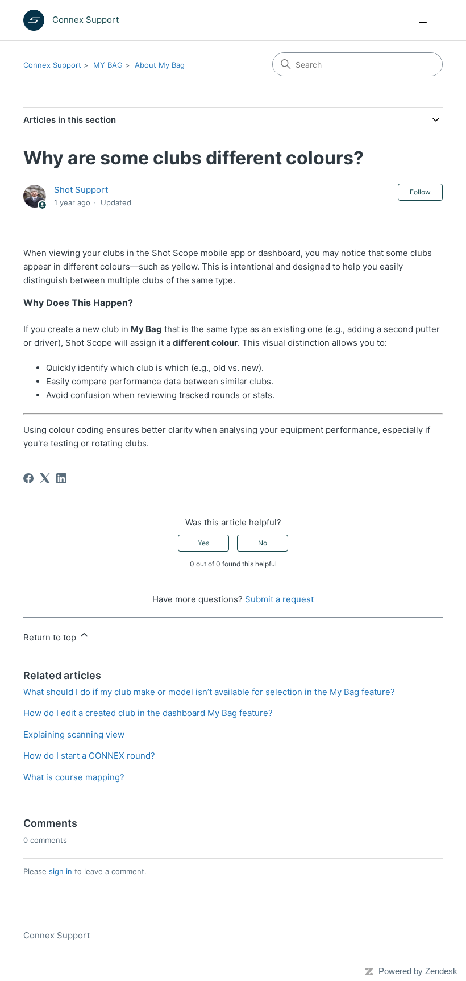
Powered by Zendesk (417, 971)
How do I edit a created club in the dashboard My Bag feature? (148, 712)
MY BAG (108, 64)
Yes (203, 543)
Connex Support (52, 64)
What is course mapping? (73, 777)
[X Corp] (45, 478)
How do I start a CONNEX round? (89, 755)
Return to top (50, 637)
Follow (420, 192)
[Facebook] (28, 478)
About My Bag (160, 64)
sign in (60, 871)
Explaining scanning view (73, 734)
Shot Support (81, 189)
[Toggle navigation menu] (422, 20)
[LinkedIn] (61, 478)
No (262, 543)
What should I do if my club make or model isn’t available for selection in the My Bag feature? (209, 691)
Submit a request (279, 599)
